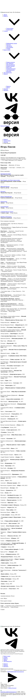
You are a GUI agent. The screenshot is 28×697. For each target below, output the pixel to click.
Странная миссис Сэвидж (7, 211)
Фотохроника (9, 47)
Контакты (8, 71)
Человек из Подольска (6, 216)
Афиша (5, 14)
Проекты (5, 88)
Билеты (3, 125)
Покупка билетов (10, 64)
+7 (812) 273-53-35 (11, 688)
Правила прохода (10, 62)
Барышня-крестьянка (6, 173)
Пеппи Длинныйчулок (6, 196)
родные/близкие (4, 206)
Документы (9, 46)
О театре (5, 31)
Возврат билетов (10, 66)
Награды (8, 44)
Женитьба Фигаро (5, 186)
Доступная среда (10, 70)
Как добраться (9, 63)
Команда (5, 16)
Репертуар (7, 125)
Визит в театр (6, 49)
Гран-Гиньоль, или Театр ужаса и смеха (10, 180)
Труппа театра (9, 28)
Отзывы (8, 48)
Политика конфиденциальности (9, 691)
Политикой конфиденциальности (15, 671)
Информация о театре (11, 43)
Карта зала (8, 67)
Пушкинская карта (11, 68)
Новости (5, 73)
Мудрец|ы (3, 191)
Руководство (9, 29)
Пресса (8, 87)
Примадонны (4, 201)
